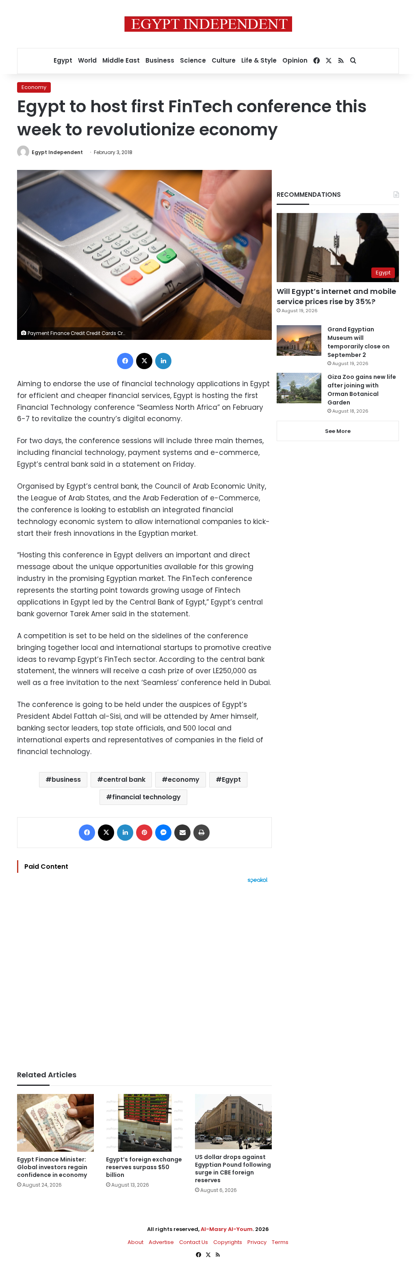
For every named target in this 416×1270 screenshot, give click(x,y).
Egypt (63, 60)
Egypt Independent (57, 152)
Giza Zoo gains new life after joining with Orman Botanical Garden (361, 390)
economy (183, 779)
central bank (124, 779)
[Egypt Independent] (208, 24)
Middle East (121, 60)
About (135, 1242)
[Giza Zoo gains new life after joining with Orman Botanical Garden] (299, 388)
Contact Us (193, 1242)
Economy (34, 87)
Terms (280, 1242)
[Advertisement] (144, 972)
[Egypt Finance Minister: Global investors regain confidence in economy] (55, 1123)
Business (159, 60)
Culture (224, 60)
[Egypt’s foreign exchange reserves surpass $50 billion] (144, 1123)
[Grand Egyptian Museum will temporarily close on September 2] (299, 340)
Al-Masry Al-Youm (227, 1229)
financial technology (146, 797)
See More (338, 431)
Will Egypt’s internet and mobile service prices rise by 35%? (336, 296)
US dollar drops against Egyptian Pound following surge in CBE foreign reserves (233, 1168)
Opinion (295, 60)
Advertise (161, 1242)
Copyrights (227, 1242)
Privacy (256, 1242)
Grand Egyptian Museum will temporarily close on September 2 (358, 342)
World (87, 60)
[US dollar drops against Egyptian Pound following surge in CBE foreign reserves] (233, 1121)
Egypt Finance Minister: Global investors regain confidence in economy (52, 1167)
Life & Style (259, 60)
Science (193, 60)
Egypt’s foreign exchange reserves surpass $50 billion (144, 1167)
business (66, 779)
